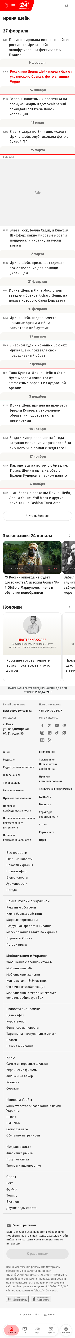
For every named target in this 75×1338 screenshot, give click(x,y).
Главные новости (19, 859)
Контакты (45, 796)
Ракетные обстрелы (21, 907)
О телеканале (12, 775)
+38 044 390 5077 (50, 710)
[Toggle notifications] (66, 5)
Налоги (11, 1040)
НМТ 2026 (13, 1123)
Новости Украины (19, 865)
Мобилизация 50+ (19, 968)
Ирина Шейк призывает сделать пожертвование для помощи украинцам (37, 268)
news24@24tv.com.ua (17, 710)
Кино (10, 1057)
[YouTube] (57, 725)
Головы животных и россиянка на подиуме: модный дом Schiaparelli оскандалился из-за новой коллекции (38, 106)
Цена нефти (15, 1015)
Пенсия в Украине (19, 1046)
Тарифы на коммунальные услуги (31, 1034)
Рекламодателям (13, 790)
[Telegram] (64, 725)
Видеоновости (17, 877)
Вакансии (45, 804)
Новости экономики (23, 1009)
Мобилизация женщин (23, 974)
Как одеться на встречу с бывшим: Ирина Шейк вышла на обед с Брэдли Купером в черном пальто (39, 470)
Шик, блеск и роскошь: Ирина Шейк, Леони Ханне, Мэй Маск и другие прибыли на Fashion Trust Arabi (40, 498)
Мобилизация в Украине (26, 956)
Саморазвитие (17, 1129)
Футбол (11, 1189)
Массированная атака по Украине (31, 932)
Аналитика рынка (19, 1153)
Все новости (16, 853)
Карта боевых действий (24, 913)
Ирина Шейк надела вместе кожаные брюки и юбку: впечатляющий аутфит (33, 323)
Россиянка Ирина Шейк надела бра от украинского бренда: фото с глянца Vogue (41, 76)
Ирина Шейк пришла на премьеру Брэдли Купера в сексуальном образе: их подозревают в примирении (38, 413)
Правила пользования (17, 798)
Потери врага (16, 944)
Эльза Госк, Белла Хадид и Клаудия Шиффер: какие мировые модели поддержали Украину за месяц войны (39, 238)
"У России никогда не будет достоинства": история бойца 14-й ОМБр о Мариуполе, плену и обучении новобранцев (32, 585)
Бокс (9, 1183)
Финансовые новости (22, 1027)
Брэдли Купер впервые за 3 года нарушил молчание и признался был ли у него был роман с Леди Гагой (40, 443)
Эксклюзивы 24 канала (27, 535)
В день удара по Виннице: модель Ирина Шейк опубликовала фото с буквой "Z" (39, 136)
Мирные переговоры (22, 920)
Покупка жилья (17, 1159)
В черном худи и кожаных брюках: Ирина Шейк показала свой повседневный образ (38, 350)
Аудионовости (16, 883)
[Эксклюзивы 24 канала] (69, 535)
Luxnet (51, 1314)
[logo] (24, 5)
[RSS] (49, 740)
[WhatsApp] (64, 732)
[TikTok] (57, 732)
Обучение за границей (23, 1135)
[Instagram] (42, 732)
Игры (42, 840)
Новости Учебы (19, 1100)
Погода (11, 890)
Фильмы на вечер (19, 1076)
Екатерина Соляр (32, 639)
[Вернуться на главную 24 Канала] (6, 5)
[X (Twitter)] (49, 725)
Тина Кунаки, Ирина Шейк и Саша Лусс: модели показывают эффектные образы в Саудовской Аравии (37, 380)
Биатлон (12, 1202)
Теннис (11, 1195)
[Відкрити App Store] (41, 1299)
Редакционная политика (18, 767)
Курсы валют (16, 1021)
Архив (43, 824)
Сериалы (12, 1088)
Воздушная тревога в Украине (29, 926)
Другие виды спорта (21, 1208)
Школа (11, 1117)
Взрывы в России (19, 938)
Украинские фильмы (21, 1070)
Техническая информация (55, 789)
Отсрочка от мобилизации (25, 987)
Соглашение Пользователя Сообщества (48, 764)
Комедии (12, 1082)
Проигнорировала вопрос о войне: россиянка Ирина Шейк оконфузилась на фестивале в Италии (39, 47)
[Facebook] (42, 725)
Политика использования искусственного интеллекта (19, 823)
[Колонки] (69, 607)
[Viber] (49, 732)
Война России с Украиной (28, 901)
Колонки (12, 607)
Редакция (9, 759)
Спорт (11, 1177)
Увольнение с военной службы (29, 962)
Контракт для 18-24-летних (26, 980)
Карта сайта (46, 832)
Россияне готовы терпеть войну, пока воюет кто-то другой (28, 665)
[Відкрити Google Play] (17, 1299)
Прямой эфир (16, 871)
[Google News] (42, 740)
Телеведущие (11, 782)
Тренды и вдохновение (23, 1165)
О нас (6, 752)
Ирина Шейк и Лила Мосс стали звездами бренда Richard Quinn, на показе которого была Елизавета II (39, 295)
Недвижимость (18, 1147)
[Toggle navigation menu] (13, 5)
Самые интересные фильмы (27, 1064)
